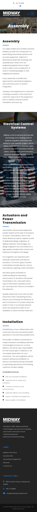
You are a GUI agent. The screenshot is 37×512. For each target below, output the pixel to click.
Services (6, 462)
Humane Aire (8, 456)
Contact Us (7, 466)
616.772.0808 (20, 3)
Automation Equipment (12, 459)
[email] (20, 6)
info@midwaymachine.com (17, 493)
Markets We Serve (10, 452)
